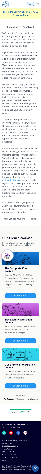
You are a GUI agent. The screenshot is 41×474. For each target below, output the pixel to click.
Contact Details (7, 443)
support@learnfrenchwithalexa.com (15, 424)
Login (30, 4)
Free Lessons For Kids (9, 455)
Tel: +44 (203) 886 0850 (11, 428)
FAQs (4, 461)
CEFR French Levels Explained (11, 452)
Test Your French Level (9, 458)
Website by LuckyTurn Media (23, 470)
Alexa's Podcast (7, 449)
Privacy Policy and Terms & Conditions (14, 440)
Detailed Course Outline (10, 446)
